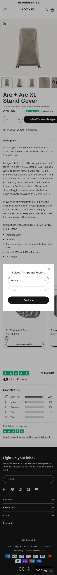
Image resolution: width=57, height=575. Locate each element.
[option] (51, 571)
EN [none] (45, 571)
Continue (29, 300)
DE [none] (51, 571)
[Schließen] (48, 268)
